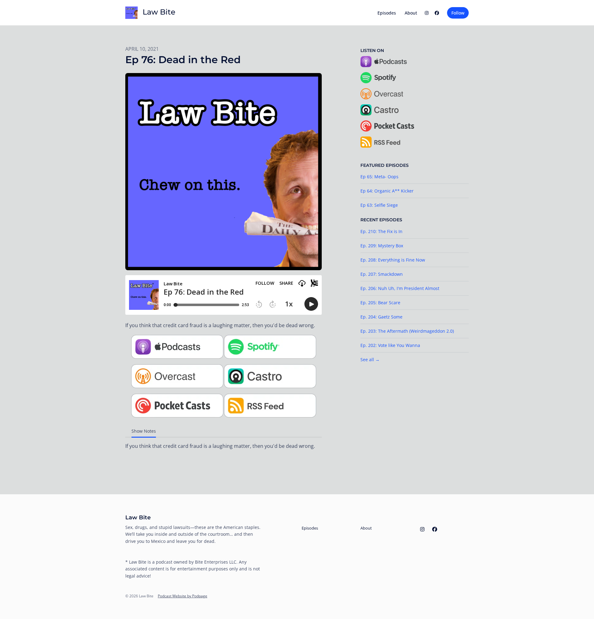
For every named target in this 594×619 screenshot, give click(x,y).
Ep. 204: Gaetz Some (381, 317)
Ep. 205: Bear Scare (380, 302)
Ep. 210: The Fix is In (381, 231)
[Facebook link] (437, 13)
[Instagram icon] (422, 529)
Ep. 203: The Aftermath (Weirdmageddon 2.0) (407, 331)
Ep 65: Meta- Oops (379, 177)
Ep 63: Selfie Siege (379, 205)
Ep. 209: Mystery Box (381, 246)
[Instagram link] (426, 13)
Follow (457, 13)
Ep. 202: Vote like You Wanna (390, 345)
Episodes (386, 13)
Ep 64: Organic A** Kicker (387, 191)
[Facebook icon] (435, 529)
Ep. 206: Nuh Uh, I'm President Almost (399, 288)
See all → (370, 359)
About (411, 13)
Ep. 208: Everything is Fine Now (392, 260)
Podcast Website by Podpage (182, 596)
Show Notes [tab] (143, 431)
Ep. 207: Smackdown (381, 274)
